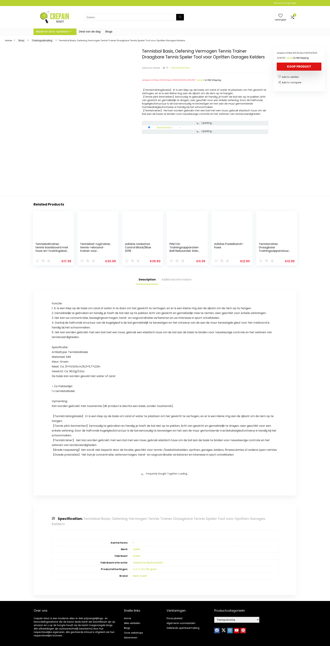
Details (200, 80)
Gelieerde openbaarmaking (183, 628)
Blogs (108, 32)
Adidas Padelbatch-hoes (229, 245)
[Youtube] (236, 630)
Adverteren (130, 637)
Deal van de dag (90, 32)
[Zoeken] (180, 17)
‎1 (133, 542)
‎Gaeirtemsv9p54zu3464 (148, 562)
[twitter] (223, 630)
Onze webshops (133, 632)
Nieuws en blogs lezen (285, 3)
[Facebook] (217, 630)
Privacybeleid (174, 618)
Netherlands (164, 127)
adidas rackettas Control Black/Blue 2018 (138, 247)
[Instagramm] (230, 630)
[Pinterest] (243, 630)
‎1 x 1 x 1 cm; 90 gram (145, 569)
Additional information (176, 279)
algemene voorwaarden (181, 623)
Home (8, 40)
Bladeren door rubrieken (52, 32)
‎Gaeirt (136, 549)
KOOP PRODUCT (299, 66)
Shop (21, 40)
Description (147, 279)
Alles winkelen (132, 623)
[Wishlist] (280, 16)
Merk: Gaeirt (140, 576)
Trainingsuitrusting (42, 40)
